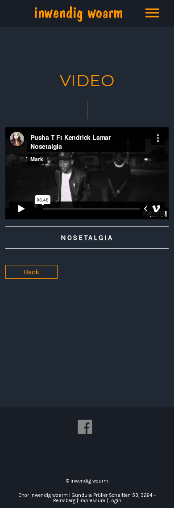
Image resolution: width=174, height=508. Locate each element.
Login (115, 501)
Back (31, 272)
